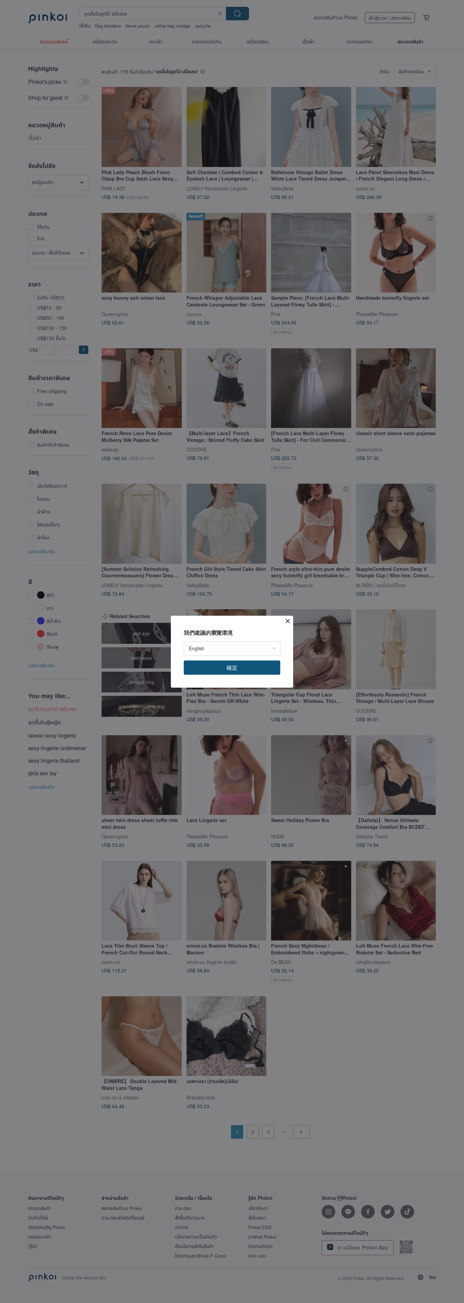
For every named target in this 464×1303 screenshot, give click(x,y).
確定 (232, 667)
